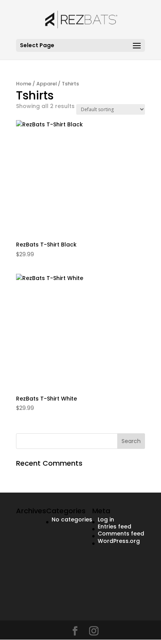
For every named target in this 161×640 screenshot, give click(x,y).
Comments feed (121, 533)
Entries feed (114, 526)
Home (23, 83)
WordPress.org (119, 541)
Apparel (46, 83)
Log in (106, 519)
